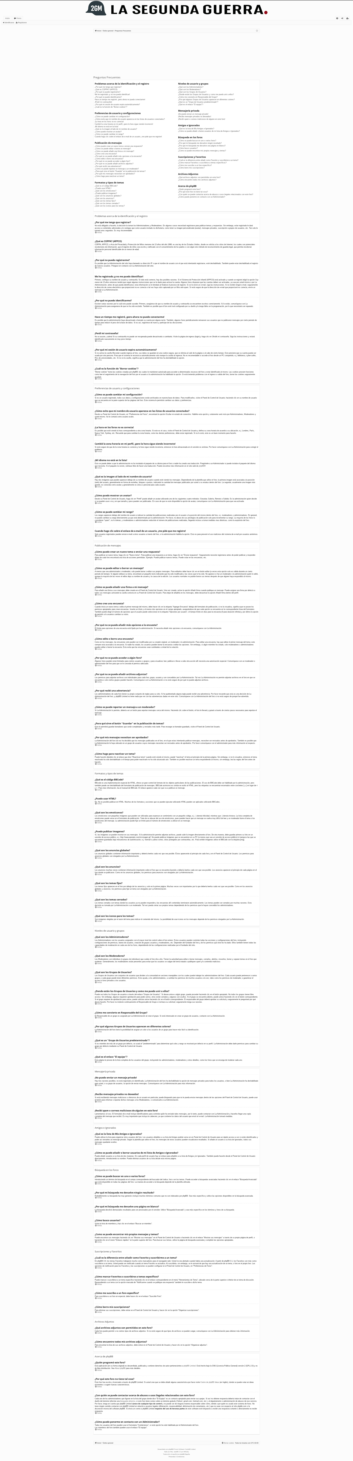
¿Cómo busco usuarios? (188, 148)
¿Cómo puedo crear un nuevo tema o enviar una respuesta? (119, 146)
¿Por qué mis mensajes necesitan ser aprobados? (115, 174)
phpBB (201, 466)
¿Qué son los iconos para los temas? (110, 206)
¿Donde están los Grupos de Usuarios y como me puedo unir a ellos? (206, 94)
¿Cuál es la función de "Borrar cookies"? (111, 107)
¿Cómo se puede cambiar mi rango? (109, 134)
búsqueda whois (126, 1401)
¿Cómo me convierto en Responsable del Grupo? (197, 97)
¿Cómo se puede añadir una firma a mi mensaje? (114, 151)
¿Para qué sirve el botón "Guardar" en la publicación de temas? (120, 171)
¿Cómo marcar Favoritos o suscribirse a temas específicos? (202, 163)
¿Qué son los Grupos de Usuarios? (192, 92)
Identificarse (9, 23)
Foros (19, 18)
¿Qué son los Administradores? (190, 87)
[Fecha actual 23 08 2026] (257, 30)
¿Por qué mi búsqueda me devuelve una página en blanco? (201, 146)
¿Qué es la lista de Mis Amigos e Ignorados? (196, 129)
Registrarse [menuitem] (348, 18)
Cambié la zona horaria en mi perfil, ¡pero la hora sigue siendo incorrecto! (124, 124)
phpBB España (185, 1454)
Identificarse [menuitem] (342, 18)
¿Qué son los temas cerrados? (107, 203)
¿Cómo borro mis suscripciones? (191, 168)
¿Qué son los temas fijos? (105, 201)
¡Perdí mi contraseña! (103, 102)
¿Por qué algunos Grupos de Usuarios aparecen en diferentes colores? (206, 99)
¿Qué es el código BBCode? (106, 186)
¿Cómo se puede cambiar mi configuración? (112, 116)
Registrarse (22, 23)
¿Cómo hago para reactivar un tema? (109, 176)
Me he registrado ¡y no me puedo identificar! (112, 94)
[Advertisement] (176, 54)
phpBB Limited (190, 1366)
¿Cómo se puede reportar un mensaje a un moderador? (117, 169)
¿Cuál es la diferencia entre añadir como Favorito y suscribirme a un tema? (208, 160)
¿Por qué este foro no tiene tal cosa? (193, 192)
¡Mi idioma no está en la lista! (106, 126)
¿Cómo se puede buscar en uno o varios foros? (197, 141)
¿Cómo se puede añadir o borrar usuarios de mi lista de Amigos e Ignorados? (209, 131)
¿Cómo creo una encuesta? (106, 154)
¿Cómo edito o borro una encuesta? (109, 159)
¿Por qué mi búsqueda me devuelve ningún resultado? (200, 143)
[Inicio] (176, 8)
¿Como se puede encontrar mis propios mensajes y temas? (202, 151)
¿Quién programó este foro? (189, 189)
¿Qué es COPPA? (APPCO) (106, 89)
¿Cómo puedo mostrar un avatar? (108, 132)
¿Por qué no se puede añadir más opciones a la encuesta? (118, 156)
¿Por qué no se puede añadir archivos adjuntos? (114, 164)
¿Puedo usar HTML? (103, 188)
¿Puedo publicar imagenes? (106, 193)
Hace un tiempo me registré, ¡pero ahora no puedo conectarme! (120, 99)
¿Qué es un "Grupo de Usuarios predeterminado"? (198, 102)
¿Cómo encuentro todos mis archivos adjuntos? (197, 180)
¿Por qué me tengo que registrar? (108, 87)
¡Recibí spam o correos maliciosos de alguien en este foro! (201, 119)
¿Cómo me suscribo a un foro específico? (195, 165)
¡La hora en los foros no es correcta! (109, 122)
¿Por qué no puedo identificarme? (108, 97)
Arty (171, 1451)
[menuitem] (337, 18)
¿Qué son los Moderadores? (189, 89)
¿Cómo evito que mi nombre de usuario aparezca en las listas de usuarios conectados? (130, 119)
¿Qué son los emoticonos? (105, 191)
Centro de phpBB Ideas (209, 1382)
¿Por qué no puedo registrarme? (107, 92)
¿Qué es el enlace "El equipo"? (190, 104)
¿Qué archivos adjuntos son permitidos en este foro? (199, 177)
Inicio (7, 18)
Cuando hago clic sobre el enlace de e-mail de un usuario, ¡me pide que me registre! (128, 137)
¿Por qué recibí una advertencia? (108, 166)
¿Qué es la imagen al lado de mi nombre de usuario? (116, 129)
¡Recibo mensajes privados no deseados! (194, 116)
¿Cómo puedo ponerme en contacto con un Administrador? (201, 197)
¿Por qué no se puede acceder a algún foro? (112, 161)
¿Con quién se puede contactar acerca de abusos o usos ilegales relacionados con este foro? (215, 194)
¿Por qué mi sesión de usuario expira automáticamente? (117, 104)
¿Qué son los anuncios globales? (108, 196)
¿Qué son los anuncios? (104, 198)
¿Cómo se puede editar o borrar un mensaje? (113, 149)
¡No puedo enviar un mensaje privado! (193, 114)
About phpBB (120, 1368)
